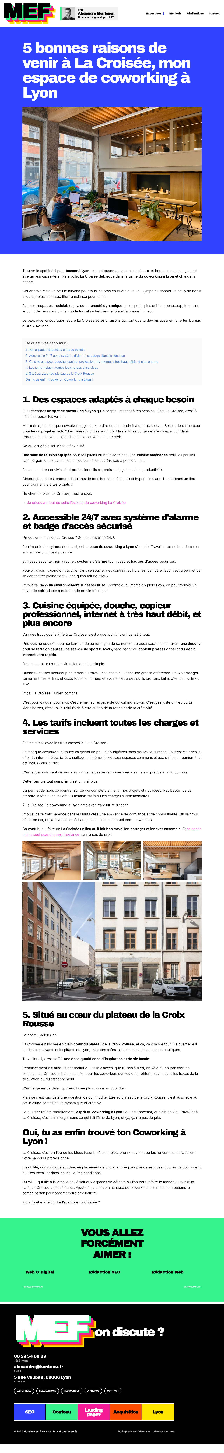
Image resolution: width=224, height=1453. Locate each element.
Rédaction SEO (104, 1272)
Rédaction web (168, 1272)
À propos (93, 1390)
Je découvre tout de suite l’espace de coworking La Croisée (76, 502)
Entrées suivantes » (193, 1286)
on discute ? (129, 1332)
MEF (50, 1328)
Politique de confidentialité (134, 1431)
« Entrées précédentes (32, 1286)
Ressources (72, 1390)
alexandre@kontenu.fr (38, 1368)
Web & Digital (40, 1272)
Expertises (153, 13)
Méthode (175, 13)
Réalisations (195, 13)
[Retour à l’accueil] (30, 13)
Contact (214, 13)
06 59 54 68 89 (30, 1358)
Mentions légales (164, 1431)
